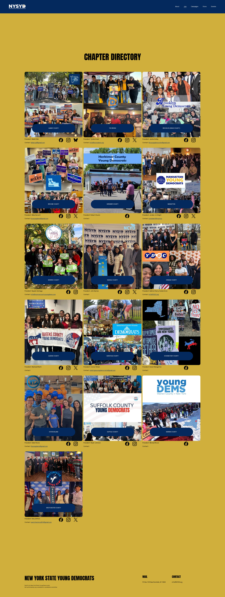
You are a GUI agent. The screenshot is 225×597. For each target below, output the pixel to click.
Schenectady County (171, 356)
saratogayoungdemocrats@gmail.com (102, 370)
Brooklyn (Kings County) (171, 128)
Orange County (171, 280)
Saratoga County (113, 356)
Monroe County (53, 280)
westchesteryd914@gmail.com (41, 522)
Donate (213, 6)
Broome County (53, 204)
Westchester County (53, 508)
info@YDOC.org (154, 294)
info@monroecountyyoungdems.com (43, 294)
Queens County (53, 356)
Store (205, 6)
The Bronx (112, 128)
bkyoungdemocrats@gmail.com (159, 142)
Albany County (54, 128)
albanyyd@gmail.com (38, 142)
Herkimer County (112, 204)
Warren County (171, 432)
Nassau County (112, 280)
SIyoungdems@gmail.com (39, 446)
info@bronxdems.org (97, 142)
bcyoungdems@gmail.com (39, 218)
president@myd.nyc (155, 218)
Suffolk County (112, 432)
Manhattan (171, 204)
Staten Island (53, 432)
